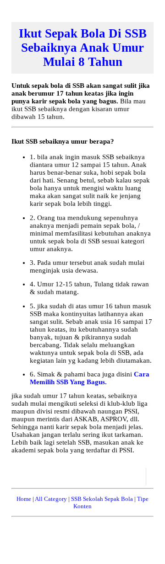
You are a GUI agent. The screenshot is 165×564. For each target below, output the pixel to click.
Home (23, 498)
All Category (51, 498)
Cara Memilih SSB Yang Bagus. (89, 378)
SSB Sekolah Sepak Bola (102, 498)
